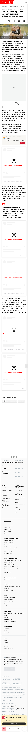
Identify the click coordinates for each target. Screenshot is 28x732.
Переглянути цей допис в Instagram (12, 165)
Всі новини (7, 521)
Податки (6, 588)
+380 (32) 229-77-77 (10, 706)
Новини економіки (10, 578)
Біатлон (6, 646)
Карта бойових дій (9, 542)
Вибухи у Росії (8, 551)
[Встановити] (14, 720)
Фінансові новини (9, 584)
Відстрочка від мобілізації (11, 569)
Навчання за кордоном (10, 621)
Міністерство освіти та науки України (13, 613)
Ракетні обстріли (8, 540)
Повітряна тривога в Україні (11, 547)
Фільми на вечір (8, 601)
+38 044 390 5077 (19, 462)
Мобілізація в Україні (11, 558)
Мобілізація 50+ (8, 562)
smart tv (6, 683)
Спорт (6, 638)
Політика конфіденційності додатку (19, 486)
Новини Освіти (8, 611)
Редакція (4, 488)
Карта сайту (18, 509)
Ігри (16, 512)
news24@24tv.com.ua (7, 462)
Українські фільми (9, 599)
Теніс (5, 644)
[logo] (10, 2)
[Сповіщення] (26, 2)
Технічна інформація (20, 497)
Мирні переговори (9, 544)
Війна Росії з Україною (11, 538)
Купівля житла (8, 631)
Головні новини (8, 523)
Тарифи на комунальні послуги (12, 586)
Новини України (8, 525)
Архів (16, 507)
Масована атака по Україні (11, 549)
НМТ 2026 (6, 617)
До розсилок (9, 669)
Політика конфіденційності (6, 505)
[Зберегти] (24, 21)
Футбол (6, 642)
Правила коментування (18, 494)
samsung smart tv (17, 683)
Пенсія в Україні (8, 590)
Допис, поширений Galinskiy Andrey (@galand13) (15, 349)
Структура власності (20, 504)
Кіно (5, 595)
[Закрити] (25, 717)
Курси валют (7, 582)
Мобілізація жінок (9, 564)
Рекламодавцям (5, 498)
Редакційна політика (7, 490)
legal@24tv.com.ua (20, 708)
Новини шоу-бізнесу (14, 6)
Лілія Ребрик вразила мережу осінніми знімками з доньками (23, 6)
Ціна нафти (7, 580)
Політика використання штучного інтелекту (6, 508)
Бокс (5, 640)
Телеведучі (4, 495)
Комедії (6, 604)
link (15, 468)
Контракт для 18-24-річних (11, 566)
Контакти (17, 499)
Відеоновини (7, 529)
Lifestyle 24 (4, 6)
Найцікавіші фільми (9, 597)
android (6, 679)
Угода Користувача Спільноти (19, 491)
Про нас (4, 485)
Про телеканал (5, 493)
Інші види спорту (8, 648)
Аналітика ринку (8, 628)
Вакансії (17, 502)
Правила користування (5, 501)
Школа (6, 615)
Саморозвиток (8, 619)
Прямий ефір (7, 527)
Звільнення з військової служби (12, 560)
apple (17, 679)
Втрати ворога (8, 553)
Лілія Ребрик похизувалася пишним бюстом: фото (13, 105)
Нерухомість (8, 627)
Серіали (6, 606)
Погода (6, 533)
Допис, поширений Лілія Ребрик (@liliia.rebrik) (14, 181)
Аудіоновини (7, 531)
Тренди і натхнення (9, 633)
